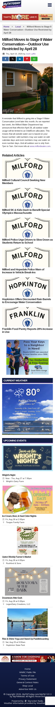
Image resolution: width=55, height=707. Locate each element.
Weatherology (44, 703)
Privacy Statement (28, 679)
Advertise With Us (27, 689)
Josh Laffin (31, 54)
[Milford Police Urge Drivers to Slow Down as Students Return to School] (27, 227)
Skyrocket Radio (35, 700)
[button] (50, 5)
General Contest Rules (27, 682)
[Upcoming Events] (27, 459)
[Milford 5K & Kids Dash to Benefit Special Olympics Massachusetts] (27, 198)
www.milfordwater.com (40, 146)
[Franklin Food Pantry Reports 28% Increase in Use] (27, 317)
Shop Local (27, 685)
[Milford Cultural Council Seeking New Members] (27, 168)
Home (28, 668)
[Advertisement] (27, 17)
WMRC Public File (27, 672)
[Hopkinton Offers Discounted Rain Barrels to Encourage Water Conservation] (27, 287)
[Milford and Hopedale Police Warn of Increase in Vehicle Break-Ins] (27, 257)
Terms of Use (27, 675)
